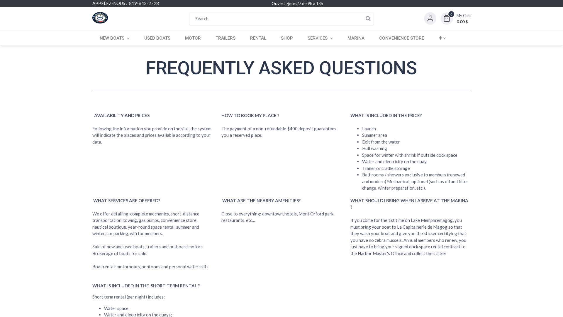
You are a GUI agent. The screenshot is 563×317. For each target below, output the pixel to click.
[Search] (368, 18)
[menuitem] (157, 38)
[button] (456, 18)
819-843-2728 (144, 3)
